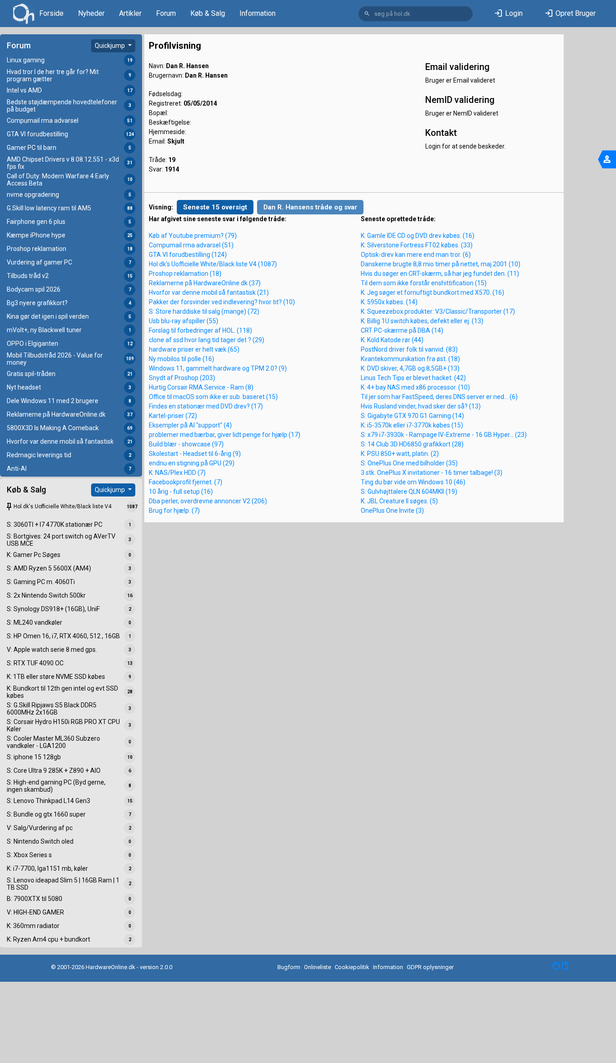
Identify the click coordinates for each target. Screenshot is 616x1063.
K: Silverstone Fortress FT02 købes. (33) (417, 245)
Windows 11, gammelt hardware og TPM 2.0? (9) (218, 368)
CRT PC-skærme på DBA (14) (402, 330)
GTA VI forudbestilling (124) (188, 254)
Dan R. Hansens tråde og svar (310, 207)
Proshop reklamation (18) (185, 273)
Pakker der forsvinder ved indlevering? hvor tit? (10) (222, 302)
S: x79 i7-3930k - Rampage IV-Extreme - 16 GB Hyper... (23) (444, 434)
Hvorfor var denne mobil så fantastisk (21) (209, 292)
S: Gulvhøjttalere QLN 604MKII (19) (409, 491)
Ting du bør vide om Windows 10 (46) (413, 482)
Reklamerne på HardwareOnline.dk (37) (205, 283)
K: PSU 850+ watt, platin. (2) (400, 453)
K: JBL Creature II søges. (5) (399, 501)
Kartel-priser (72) (173, 415)
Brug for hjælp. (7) (174, 510)
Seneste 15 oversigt (215, 207)
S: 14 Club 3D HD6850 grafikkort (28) (412, 444)
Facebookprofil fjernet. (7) (185, 482)
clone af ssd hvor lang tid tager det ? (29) (206, 340)
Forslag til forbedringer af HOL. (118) (200, 330)
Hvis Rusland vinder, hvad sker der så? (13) (421, 406)
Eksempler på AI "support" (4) (190, 425)
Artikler (130, 13)
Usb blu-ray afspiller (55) (183, 321)
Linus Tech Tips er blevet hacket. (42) (413, 377)
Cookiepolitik (352, 967)
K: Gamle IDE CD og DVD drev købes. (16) (417, 235)
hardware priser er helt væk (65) (194, 349)
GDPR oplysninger (430, 967)
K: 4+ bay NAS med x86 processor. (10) (415, 387)
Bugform (288, 967)
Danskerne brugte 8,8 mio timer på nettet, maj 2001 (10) (440, 264)
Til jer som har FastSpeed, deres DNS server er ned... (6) (439, 396)
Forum (166, 13)
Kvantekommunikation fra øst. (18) (410, 358)
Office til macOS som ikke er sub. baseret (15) (213, 396)
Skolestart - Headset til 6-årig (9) (195, 453)
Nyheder (91, 13)
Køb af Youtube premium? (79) (193, 235)
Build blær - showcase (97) (186, 444)
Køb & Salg (207, 13)
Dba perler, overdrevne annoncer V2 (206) (208, 501)
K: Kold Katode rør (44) (392, 340)
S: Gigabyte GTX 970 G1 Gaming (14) (412, 415)
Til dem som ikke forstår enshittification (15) (424, 283)
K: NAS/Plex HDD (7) (177, 472)
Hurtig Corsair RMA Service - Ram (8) (201, 387)
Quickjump (110, 45)
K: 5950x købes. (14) (389, 302)
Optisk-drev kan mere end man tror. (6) (416, 254)
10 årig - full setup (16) (181, 491)
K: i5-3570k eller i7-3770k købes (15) (412, 425)
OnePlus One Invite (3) (392, 510)
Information (257, 13)
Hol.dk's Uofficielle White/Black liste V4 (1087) (213, 264)
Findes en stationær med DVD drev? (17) (206, 406)
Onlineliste (317, 967)
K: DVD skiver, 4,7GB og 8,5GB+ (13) (410, 368)
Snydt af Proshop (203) (182, 377)
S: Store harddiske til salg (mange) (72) (204, 311)
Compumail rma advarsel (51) (191, 245)
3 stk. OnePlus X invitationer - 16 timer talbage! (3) (431, 472)
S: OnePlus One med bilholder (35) (409, 463)
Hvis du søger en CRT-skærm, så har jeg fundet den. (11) (440, 273)
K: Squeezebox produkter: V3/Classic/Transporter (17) (438, 311)
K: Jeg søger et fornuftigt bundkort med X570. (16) (432, 292)
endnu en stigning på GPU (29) (191, 463)
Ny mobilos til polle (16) (181, 358)
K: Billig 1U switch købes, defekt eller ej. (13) (422, 321)
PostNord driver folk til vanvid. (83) (409, 349)
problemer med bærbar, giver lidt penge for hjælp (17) (224, 434)
